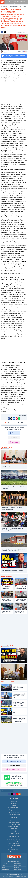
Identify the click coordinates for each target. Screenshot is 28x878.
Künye (3, 865)
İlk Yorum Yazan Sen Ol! (15, 423)
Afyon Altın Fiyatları (14, 851)
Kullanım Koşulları (5, 869)
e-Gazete (14, 805)
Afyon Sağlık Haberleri (14, 822)
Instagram (15, 442)
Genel (7, 6)
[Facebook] (9, 794)
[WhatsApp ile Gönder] (19, 418)
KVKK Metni (16, 867)
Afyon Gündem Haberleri (14, 807)
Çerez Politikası (17, 865)
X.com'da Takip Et (15, 765)
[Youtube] (17, 794)
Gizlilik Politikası (17, 863)
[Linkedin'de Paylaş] (14, 418)
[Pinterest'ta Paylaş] (17, 418)
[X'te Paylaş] (5, 32)
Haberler (3, 6)
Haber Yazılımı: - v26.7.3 (14, 876)
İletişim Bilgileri (17, 869)
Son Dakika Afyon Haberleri (14, 840)
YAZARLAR (5, 791)
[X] (12, 794)
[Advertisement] (14, 93)
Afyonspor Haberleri (14, 812)
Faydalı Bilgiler (14, 830)
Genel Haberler (14, 820)
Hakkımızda (4, 863)
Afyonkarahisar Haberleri (14, 849)
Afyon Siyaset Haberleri (14, 809)
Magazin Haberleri (14, 831)
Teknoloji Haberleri (14, 833)
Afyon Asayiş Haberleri (14, 814)
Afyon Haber (14, 847)
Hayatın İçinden (14, 828)
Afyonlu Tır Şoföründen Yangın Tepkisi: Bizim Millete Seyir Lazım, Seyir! (15, 2)
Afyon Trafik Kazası (14, 843)
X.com (15, 437)
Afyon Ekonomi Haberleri (14, 811)
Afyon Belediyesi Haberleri (14, 841)
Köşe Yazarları (14, 801)
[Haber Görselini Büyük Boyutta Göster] (14, 42)
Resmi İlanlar (14, 803)
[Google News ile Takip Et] (24, 51)
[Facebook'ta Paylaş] (2, 32)
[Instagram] (14, 794)
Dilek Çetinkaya (7, 51)
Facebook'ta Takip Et (15, 761)
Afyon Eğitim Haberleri (14, 824)
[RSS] (19, 794)
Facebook (15, 433)
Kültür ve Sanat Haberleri (14, 826)
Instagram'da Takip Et (15, 769)
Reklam (3, 867)
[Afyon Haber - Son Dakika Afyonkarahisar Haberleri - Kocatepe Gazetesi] (14, 856)
